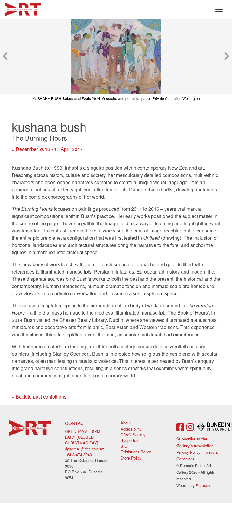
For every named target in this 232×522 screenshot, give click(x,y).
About (126, 423)
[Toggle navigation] (219, 9)
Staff (125, 446)
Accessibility (131, 429)
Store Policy (131, 458)
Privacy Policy (188, 452)
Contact (75, 423)
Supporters (130, 440)
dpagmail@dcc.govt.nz (84, 449)
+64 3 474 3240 (78, 454)
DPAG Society (133, 434)
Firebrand (203, 485)
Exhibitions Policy (136, 452)
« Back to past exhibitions (39, 396)
